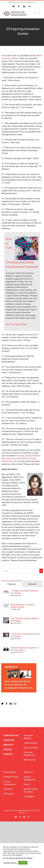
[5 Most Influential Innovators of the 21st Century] (6, 648)
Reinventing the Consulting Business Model (22, 605)
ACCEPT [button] (23, 863)
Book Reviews (10, 772)
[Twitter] (2, 703)
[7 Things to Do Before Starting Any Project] (6, 591)
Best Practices (30, 760)
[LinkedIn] (11, 703)
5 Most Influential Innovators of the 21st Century (24, 649)
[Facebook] (6, 703)
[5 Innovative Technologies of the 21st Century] (6, 634)
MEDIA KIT (9, 745)
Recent (32, 584)
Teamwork (28, 772)
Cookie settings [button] (10, 863)
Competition (29, 796)
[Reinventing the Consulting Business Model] (6, 605)
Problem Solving (11, 777)
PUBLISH (8, 749)
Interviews (8, 789)
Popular (11, 584)
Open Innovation (31, 747)
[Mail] (15, 703)
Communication (31, 743)
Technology (9, 793)
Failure (27, 784)
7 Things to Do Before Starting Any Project (24, 591)
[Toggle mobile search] (34, 12)
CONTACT (8, 754)
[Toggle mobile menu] (39, 12)
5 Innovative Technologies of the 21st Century (25, 635)
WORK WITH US (11, 735)
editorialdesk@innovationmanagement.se (22, 2)
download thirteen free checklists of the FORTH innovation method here (21, 458)
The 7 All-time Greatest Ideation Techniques (25, 619)
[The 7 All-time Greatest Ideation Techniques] (6, 618)
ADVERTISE (9, 740)
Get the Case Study (16, 324)
